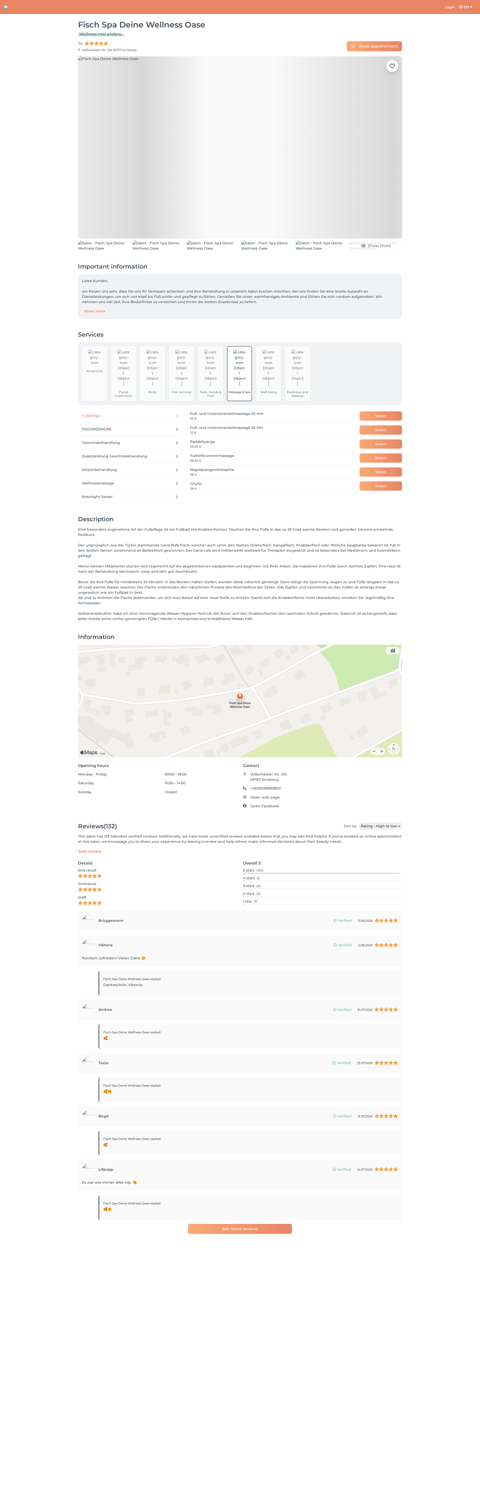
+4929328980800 (265, 817)
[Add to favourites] (392, 66)
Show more (94, 339)
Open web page (265, 826)
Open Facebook (264, 834)
